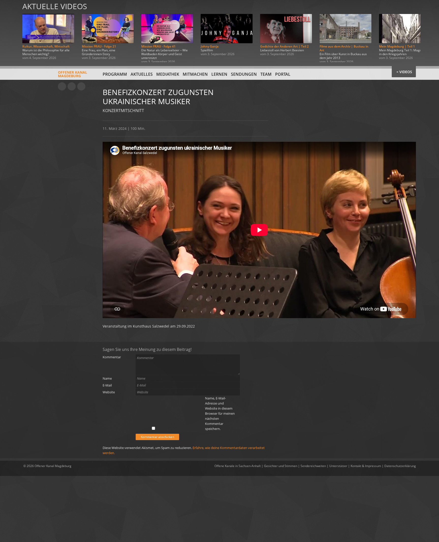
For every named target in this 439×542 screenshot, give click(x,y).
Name (107, 378)
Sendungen (244, 74)
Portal (282, 74)
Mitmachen (195, 74)
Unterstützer (338, 466)
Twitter (81, 86)
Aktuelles (142, 74)
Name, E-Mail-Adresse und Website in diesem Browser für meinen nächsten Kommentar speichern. (220, 413)
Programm (115, 74)
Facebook (72, 86)
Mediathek (167, 74)
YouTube (62, 86)
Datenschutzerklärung (400, 466)
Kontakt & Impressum (366, 466)
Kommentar (112, 357)
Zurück (9, 31)
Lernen (219, 74)
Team (266, 74)
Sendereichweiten (313, 466)
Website (109, 392)
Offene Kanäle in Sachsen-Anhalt (237, 466)
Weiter (429, 31)
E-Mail (107, 385)
